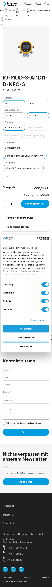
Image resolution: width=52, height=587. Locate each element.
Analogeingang (13, 127)
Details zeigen (37, 320)
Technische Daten (17, 226)
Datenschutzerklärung (30, 423)
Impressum (45, 577)
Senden (26, 432)
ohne (15, 177)
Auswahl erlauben (26, 337)
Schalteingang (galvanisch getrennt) (24, 136)
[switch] (45, 293)
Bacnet (9, 115)
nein (31, 103)
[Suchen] (28, 4)
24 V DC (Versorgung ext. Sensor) (23, 167)
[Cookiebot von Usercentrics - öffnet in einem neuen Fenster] (37, 238)
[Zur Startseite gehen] (11, 4)
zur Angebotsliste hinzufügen (37, 203)
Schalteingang (39, 128)
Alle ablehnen (26, 346)
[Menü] (45, 4)
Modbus (33, 115)
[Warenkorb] (38, 4)
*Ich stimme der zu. (25, 423)
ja (6, 103)
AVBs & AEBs (26, 577)
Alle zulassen (26, 329)
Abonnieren (26, 481)
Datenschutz (7, 577)
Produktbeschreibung (19, 217)
